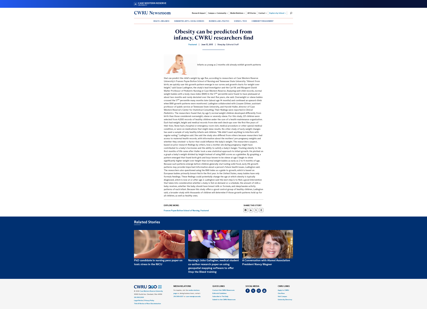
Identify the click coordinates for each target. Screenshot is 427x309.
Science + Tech (240, 21)
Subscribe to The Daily (220, 296)
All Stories (251, 13)
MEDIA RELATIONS (182, 286)
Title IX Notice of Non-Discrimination (147, 304)
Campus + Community (217, 13)
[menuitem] (161, 21)
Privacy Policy (149, 300)
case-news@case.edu (193, 296)
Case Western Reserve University (151, 291)
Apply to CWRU (283, 290)
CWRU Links (284, 286)
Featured (204, 210)
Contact (262, 13)
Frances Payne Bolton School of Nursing (181, 210)
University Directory (285, 300)
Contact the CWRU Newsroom (223, 290)
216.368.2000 (139, 297)
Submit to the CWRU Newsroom (224, 300)
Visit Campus (282, 296)
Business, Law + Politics (219, 21)
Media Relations (237, 13)
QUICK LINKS (218, 286)
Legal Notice (138, 300)
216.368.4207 (178, 296)
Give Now (281, 293)
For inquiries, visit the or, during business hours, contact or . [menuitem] (187, 293)
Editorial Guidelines (219, 293)
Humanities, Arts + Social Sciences (189, 21)
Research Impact (199, 13)
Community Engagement (263, 21)
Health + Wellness (161, 21)
